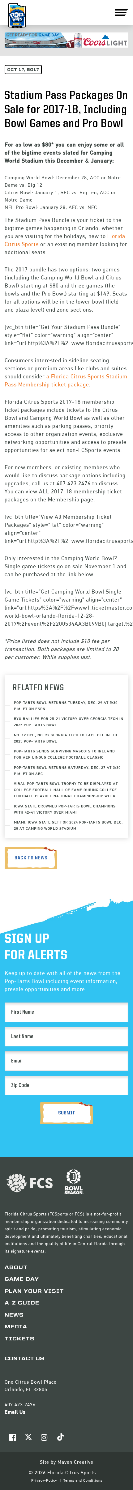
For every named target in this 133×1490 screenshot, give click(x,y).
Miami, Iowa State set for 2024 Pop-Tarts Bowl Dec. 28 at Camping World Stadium (68, 825)
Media (16, 1327)
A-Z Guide (22, 1303)
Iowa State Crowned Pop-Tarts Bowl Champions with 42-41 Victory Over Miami (65, 809)
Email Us (15, 1412)
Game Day (22, 1279)
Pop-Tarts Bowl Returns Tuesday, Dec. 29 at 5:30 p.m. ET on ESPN (66, 705)
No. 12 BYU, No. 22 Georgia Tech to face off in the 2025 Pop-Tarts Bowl (66, 738)
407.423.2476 (20, 1404)
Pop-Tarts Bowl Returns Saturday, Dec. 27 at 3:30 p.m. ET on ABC (67, 770)
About (16, 1267)
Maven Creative (75, 1462)
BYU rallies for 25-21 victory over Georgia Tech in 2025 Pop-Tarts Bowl (68, 721)
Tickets (20, 1339)
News (14, 1315)
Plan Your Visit (34, 1291)
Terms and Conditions (82, 1480)
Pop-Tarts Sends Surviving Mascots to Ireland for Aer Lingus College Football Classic (64, 754)
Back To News (31, 858)
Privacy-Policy (44, 1480)
